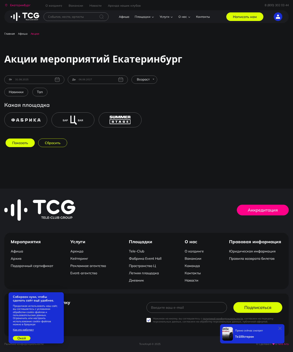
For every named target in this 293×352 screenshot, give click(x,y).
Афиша (124, 17)
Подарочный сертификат (32, 266)
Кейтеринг (79, 258)
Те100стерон (244, 337)
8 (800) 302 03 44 (277, 5)
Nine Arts (283, 344)
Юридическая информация (252, 251)
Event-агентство (83, 273)
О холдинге (53, 5)
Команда (192, 266)
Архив (16, 258)
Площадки (142, 17)
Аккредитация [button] (263, 210)
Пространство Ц (142, 266)
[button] (17, 5)
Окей (21, 338)
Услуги (164, 17)
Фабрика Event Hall (145, 258)
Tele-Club (136, 251)
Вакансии (76, 5)
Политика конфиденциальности (24, 344)
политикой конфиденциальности (223, 318)
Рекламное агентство (88, 266)
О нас (182, 17)
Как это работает (23, 329)
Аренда (76, 251)
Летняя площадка (144, 273)
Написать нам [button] (245, 17)
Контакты (203, 17)
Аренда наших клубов (124, 5)
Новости (95, 5)
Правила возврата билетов (252, 258)
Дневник (136, 280)
